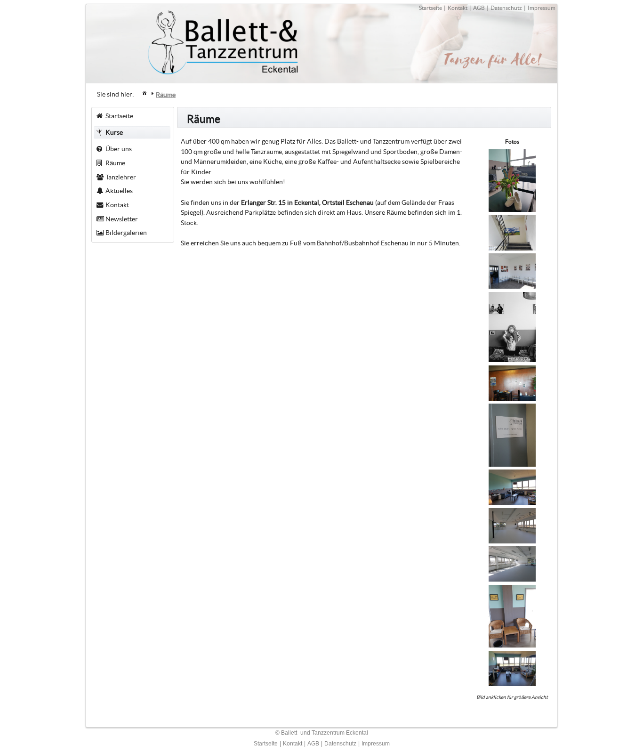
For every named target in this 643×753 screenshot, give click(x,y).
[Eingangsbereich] (512, 398)
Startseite (430, 8)
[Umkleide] (512, 286)
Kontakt (457, 8)
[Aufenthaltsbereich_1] (512, 645)
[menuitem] (144, 93)
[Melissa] (512, 360)
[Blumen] (512, 209)
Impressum (541, 8)
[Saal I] (512, 579)
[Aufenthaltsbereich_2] (512, 684)
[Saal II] (512, 541)
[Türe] (512, 464)
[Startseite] (144, 93)
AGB (479, 8)
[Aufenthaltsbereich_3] (512, 502)
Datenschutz (506, 8)
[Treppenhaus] (512, 248)
